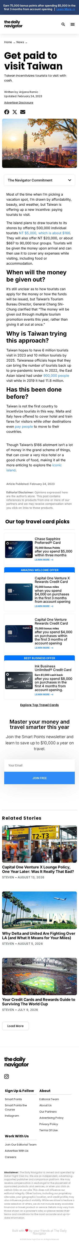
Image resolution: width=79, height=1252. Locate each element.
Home (8, 42)
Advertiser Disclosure (18, 103)
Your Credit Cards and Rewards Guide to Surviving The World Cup (38, 1001)
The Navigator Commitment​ (30, 180)
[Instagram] (6, 1076)
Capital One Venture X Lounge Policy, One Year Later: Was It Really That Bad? (38, 869)
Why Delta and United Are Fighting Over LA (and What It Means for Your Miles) (38, 935)
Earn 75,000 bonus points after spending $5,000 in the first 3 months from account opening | (39, 7)
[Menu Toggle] (72, 24)
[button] (7, 112)
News (20, 42)
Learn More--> (65, 9)
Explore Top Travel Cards (39, 705)
